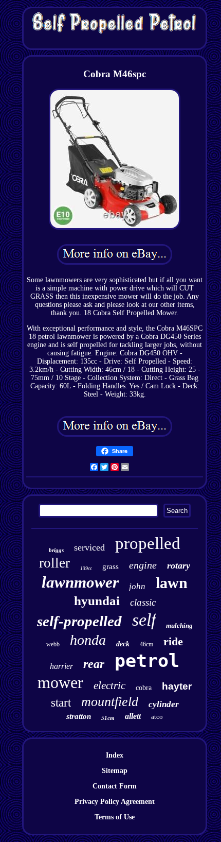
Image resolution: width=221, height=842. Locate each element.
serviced (89, 547)
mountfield (109, 701)
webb (53, 644)
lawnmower (80, 582)
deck (123, 644)
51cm (108, 718)
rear (93, 664)
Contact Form (115, 786)
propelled (147, 543)
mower (60, 682)
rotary (178, 565)
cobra (144, 688)
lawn (172, 582)
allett (133, 716)
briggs (56, 550)
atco (157, 716)
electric (109, 685)
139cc (86, 568)
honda (88, 640)
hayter (177, 686)
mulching (179, 625)
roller (54, 563)
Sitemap (114, 771)
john (137, 586)
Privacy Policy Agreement (115, 801)
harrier (61, 666)
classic (143, 602)
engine (143, 565)
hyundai (97, 601)
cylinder (164, 704)
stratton (78, 716)
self (144, 619)
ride (173, 641)
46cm (146, 644)
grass (110, 566)
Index (114, 755)
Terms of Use (115, 817)
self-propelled (79, 621)
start (61, 702)
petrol (147, 660)
